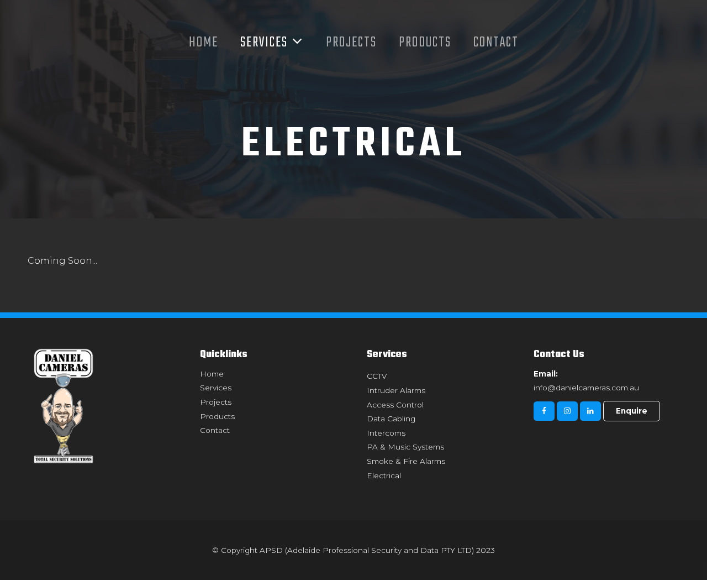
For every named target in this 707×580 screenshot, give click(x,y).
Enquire (631, 410)
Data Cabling (391, 418)
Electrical (384, 475)
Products (425, 42)
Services (264, 42)
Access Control (395, 404)
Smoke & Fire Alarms (406, 461)
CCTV (377, 376)
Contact (496, 42)
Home (203, 42)
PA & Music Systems (405, 446)
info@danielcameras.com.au (586, 381)
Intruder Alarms (396, 390)
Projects (351, 42)
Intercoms (386, 433)
